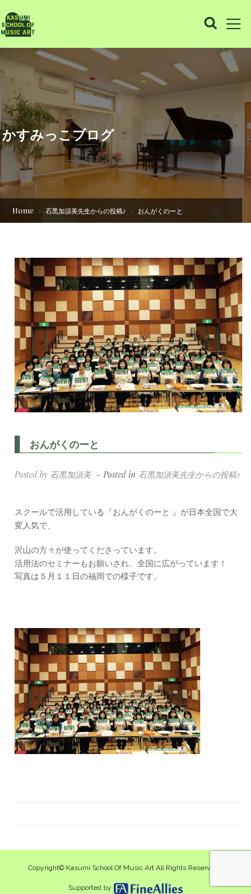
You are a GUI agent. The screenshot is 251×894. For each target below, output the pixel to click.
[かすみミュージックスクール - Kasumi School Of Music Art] (17, 24)
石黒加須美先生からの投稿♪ (86, 210)
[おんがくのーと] (128, 335)
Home (23, 210)
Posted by (53, 474)
